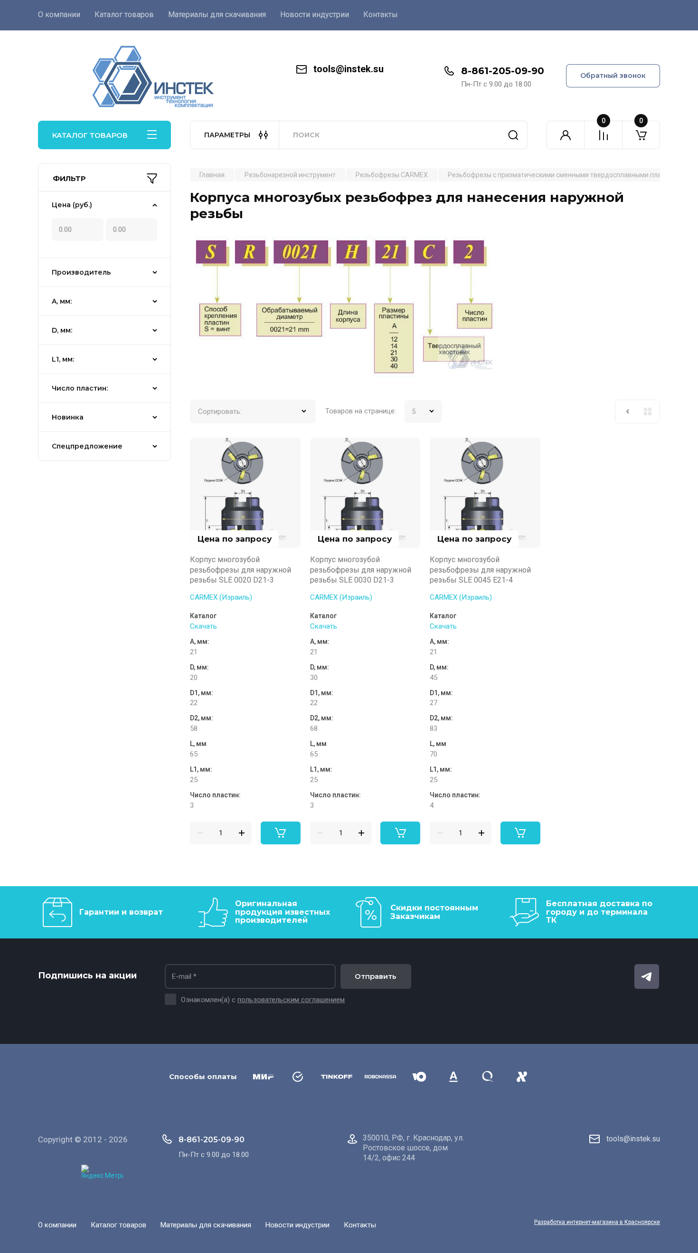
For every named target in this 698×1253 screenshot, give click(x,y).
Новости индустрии (314, 14)
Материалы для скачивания (217, 14)
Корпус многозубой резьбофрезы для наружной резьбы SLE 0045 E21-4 (480, 569)
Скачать (203, 626)
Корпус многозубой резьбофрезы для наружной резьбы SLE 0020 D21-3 (240, 569)
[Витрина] (647, 411)
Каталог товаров (124, 14)
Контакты (380, 14)
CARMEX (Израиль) (221, 597)
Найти (513, 135)
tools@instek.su (348, 69)
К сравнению (202, 450)
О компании (59, 14)
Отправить (375, 976)
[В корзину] (281, 833)
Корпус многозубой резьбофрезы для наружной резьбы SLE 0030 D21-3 (360, 569)
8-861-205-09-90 (502, 71)
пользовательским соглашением (291, 999)
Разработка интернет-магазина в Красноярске (597, 1222)
